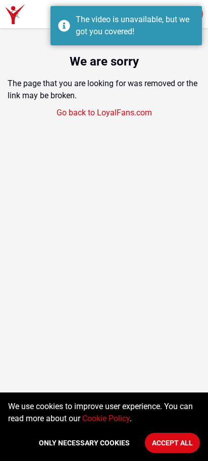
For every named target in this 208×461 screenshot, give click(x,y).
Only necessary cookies (84, 443)
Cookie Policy (106, 418)
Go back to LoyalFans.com (104, 112)
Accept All (172, 443)
